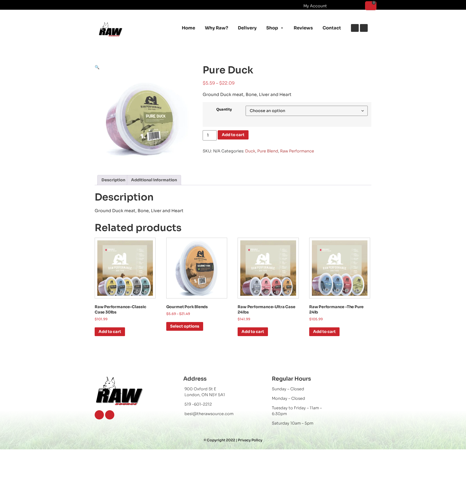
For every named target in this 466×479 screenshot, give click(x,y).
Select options (184, 326)
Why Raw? (216, 28)
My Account (315, 6)
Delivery (247, 28)
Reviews (303, 28)
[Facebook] (355, 28)
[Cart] (370, 5)
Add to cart (233, 134)
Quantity (224, 109)
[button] (97, 67)
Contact (332, 28)
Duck (250, 151)
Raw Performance (297, 151)
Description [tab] (113, 180)
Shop (272, 28)
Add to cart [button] (110, 331)
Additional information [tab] (154, 180)
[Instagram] (364, 28)
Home (188, 28)
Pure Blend (267, 151)
